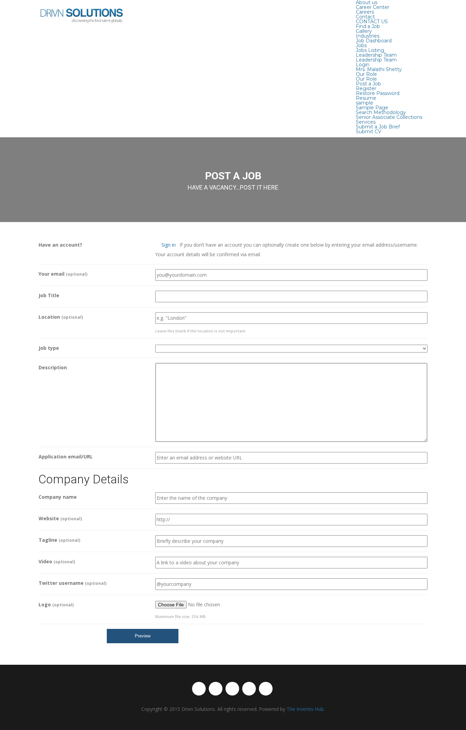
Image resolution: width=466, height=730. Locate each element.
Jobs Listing (370, 50)
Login (362, 64)
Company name (58, 497)
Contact (365, 16)
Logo (56, 604)
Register (366, 88)
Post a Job (368, 83)
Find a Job (368, 26)
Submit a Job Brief (378, 126)
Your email (63, 274)
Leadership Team (376, 55)
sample (364, 102)
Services (366, 122)
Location (61, 317)
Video (57, 561)
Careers (365, 12)
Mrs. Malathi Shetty (379, 69)
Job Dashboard (374, 40)
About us (366, 2)
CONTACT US (372, 21)
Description (53, 367)
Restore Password (377, 93)
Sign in (168, 245)
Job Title (49, 295)
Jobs (361, 45)
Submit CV (368, 131)
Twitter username (72, 583)
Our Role (366, 74)
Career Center (372, 7)
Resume (366, 98)
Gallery (364, 31)
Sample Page (372, 107)
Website (60, 518)
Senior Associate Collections (389, 117)
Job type (49, 348)
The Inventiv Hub (305, 709)
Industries (367, 35)
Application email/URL (66, 456)
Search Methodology (381, 112)
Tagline (59, 540)
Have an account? (60, 245)
